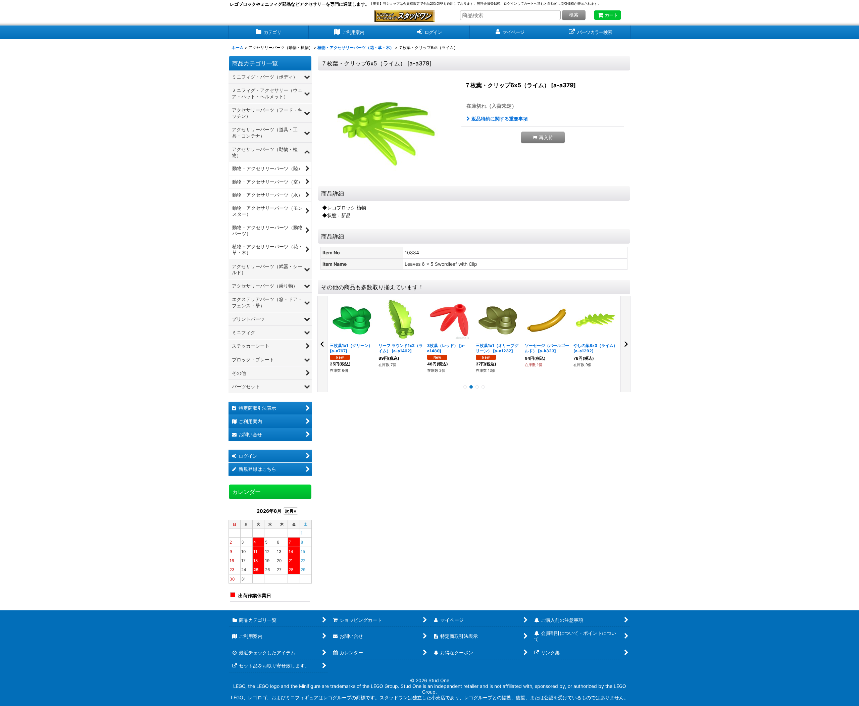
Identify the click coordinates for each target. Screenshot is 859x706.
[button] (543, 137)
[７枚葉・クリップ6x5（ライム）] (387, 129)
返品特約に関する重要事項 (499, 118)
